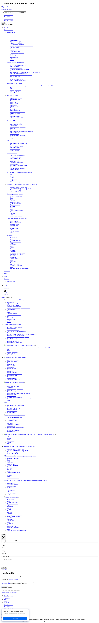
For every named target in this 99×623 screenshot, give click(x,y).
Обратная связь (11, 281)
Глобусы (12, 180)
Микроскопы (13, 179)
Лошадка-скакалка (15, 110)
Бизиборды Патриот (15, 90)
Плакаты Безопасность (16, 68)
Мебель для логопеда (15, 122)
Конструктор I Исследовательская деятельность (19, 172)
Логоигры (12, 128)
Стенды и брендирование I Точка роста (20, 188)
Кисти (11, 239)
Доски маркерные (14, 264)
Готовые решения (14, 150)
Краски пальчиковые (15, 242)
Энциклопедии (14, 221)
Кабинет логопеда (11, 120)
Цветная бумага (14, 249)
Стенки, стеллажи (14, 47)
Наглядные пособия (15, 129)
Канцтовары (10, 235)
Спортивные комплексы (16, 210)
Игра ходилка (13, 105)
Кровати (12, 60)
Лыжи (11, 209)
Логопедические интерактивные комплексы (21, 131)
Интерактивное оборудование (18, 65)
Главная (6, 27)
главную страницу (13, 579)
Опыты (12, 176)
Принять (15, 618)
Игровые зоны (14, 40)
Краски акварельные (15, 240)
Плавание (12, 207)
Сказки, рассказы (14, 224)
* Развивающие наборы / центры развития (21, 75)
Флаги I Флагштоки (15, 91)
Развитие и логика (15, 158)
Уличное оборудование (16, 55)
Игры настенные (14, 66)
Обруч (11, 214)
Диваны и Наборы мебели (17, 53)
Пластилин (13, 244)
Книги (11, 87)
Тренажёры (13, 200)
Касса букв (13, 251)
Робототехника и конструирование (19, 175)
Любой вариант (8, 559)
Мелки (11, 260)
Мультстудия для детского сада (18, 77)
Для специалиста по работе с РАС (19, 143)
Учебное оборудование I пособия (15, 62)
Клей (11, 267)
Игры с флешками (14, 132)
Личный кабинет (8, 15)
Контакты (6, 279)
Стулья (12, 50)
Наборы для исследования (17, 181)
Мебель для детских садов (14, 37)
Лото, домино (13, 109)
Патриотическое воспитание (14, 83)
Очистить (3, 534)
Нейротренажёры (14, 169)
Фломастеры (13, 257)
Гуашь (11, 243)
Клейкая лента (14, 258)
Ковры (11, 58)
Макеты (12, 177)
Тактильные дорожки (15, 157)
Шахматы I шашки (15, 99)
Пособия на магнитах (15, 70)
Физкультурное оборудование (15, 194)
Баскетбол (12, 206)
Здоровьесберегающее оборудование (19, 69)
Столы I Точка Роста (15, 191)
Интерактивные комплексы (17, 146)
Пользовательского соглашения (14, 614)
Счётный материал (15, 116)
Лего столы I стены (15, 76)
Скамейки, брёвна (14, 202)
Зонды (11, 138)
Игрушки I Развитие (12, 95)
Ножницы (12, 250)
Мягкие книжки (14, 228)
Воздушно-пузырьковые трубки (18, 165)
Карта (11, 232)
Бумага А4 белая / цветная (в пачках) (19, 268)
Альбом (12, 246)
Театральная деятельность (17, 117)
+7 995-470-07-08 (8, 19)
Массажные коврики (15, 159)
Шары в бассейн (14, 161)
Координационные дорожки (17, 155)
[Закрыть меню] (5, 23)
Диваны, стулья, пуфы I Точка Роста (19, 190)
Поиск (2, 12)
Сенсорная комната (12, 153)
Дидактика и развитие (16, 98)
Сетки (11, 198)
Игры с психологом (15, 147)
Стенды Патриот (14, 92)
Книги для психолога (15, 144)
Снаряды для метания (15, 203)
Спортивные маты (15, 205)
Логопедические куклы (16, 124)
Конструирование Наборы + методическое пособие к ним (25, 72)
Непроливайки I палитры (16, 254)
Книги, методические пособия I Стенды (17, 218)
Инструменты (13, 237)
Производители (11, 32)
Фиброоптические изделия (17, 166)
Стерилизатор (13, 125)
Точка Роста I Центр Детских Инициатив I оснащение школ (22, 184)
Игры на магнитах (15, 106)
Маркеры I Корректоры (16, 265)
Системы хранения (15, 51)
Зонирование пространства (17, 44)
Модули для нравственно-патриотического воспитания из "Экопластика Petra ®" (31, 85)
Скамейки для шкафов (16, 43)
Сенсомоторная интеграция (17, 168)
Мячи (11, 199)
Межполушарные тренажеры (17, 135)
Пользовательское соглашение (9, 592)
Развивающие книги (15, 222)
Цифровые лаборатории (16, 79)
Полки (11, 54)
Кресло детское (14, 57)
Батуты (12, 212)
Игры (11, 88)
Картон (12, 247)
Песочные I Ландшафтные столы (18, 73)
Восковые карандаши (15, 262)
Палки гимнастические (16, 216)
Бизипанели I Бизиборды (16, 162)
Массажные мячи (14, 134)
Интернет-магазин (8, 30)
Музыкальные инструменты (17, 112)
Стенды (12, 229)
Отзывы (6, 273)
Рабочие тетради (14, 231)
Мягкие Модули (14, 164)
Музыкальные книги (15, 227)
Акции (5, 276)
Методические (14, 225)
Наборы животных (15, 113)
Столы (11, 48)
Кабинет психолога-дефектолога (15, 140)
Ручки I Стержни (14, 255)
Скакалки (12, 213)
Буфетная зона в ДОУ (15, 42)
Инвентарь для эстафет (16, 196)
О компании (7, 271)
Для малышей (13, 102)
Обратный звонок (8, 20)
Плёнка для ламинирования (17, 253)
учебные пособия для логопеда (18, 127)
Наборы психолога (15, 149)
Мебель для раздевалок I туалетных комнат (21, 46)
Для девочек (13, 100)
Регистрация (7, 16)
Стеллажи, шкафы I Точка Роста (18, 187)
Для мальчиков (14, 103)
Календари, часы (14, 107)
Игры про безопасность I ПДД (18, 80)
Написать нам (4, 586)
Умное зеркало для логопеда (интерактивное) (22, 136)
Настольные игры (14, 114)
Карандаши (13, 261)
